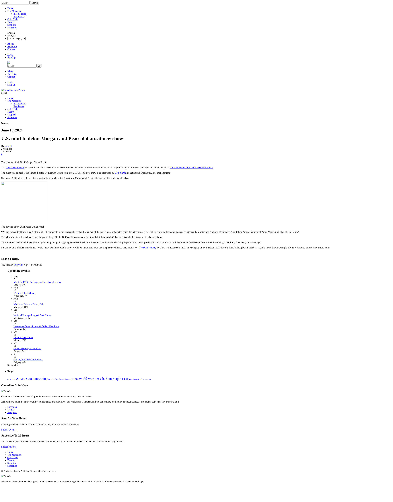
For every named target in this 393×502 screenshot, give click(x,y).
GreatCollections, (147, 247)
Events (10, 22)
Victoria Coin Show (23, 337)
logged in (18, 264)
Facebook (12, 407)
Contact (11, 49)
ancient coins (12, 379)
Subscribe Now (8, 446)
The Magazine (14, 11)
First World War (82, 379)
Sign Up (11, 57)
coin (42, 378)
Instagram (12, 412)
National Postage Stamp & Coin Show (32, 315)
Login (10, 54)
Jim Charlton (103, 379)
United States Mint (15, 167)
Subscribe (12, 27)
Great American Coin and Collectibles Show (191, 167)
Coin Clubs (12, 19)
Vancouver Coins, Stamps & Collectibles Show (36, 326)
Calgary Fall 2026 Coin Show (28, 359)
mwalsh (8, 146)
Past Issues (19, 16)
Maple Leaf (120, 379)
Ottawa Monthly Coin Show (27, 348)
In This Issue (20, 13)
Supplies (11, 25)
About (10, 43)
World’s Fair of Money (25, 293)
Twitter (10, 409)
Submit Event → (9, 429)
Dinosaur (68, 379)
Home (10, 8)
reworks (148, 379)
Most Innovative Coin (136, 379)
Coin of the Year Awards (55, 379)
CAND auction (27, 379)
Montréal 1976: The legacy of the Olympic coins (37, 282)
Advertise (12, 46)
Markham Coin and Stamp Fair (29, 304)
